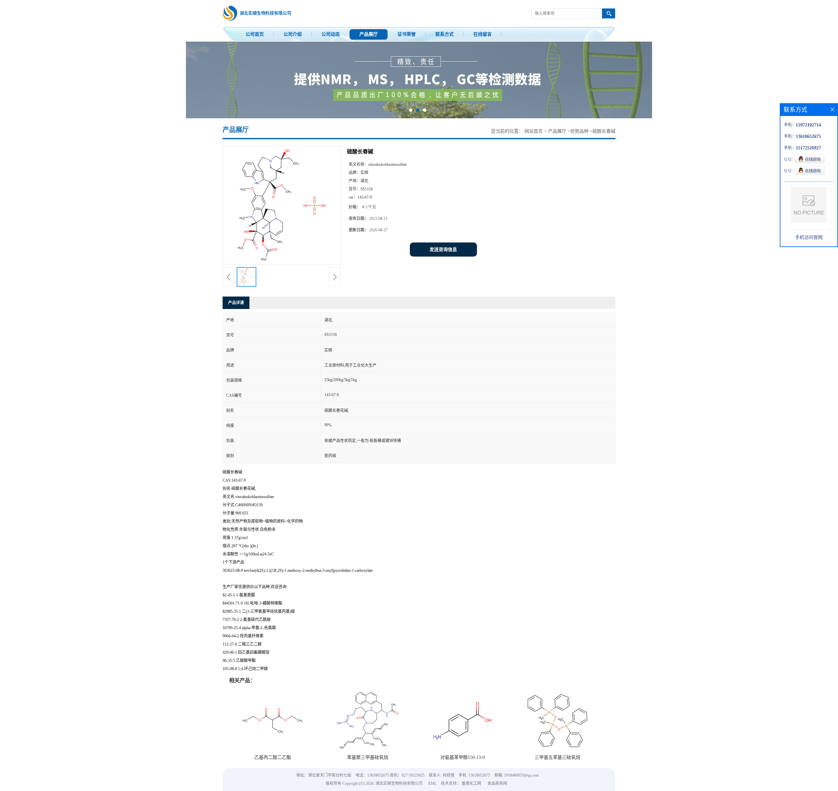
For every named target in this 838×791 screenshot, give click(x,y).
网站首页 (533, 131)
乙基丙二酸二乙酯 (272, 757)
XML (432, 783)
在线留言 (482, 34)
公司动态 (330, 34)
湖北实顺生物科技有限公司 (399, 783)
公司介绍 (292, 34)
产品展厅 (368, 34)
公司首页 (255, 34)
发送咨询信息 (443, 249)
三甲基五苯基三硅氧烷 (557, 757)
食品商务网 (497, 783)
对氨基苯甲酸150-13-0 (462, 757)
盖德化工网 (471, 783)
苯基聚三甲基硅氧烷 (367, 757)
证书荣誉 (406, 34)
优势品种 (579, 131)
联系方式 (444, 34)
